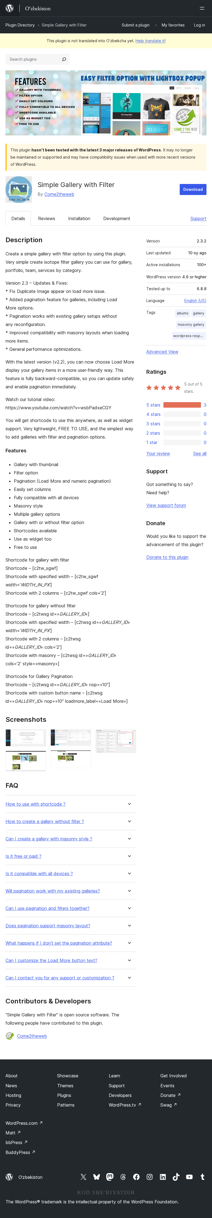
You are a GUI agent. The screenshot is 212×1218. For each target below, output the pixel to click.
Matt (13, 1133)
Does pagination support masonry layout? (48, 925)
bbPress (17, 1142)
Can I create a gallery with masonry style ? (49, 839)
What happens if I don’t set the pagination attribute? (59, 943)
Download (193, 189)
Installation (79, 218)
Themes (65, 1085)
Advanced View (162, 351)
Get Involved (173, 1075)
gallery (198, 313)
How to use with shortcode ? (35, 804)
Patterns (66, 1105)
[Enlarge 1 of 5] (38, 736)
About (12, 1075)
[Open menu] (203, 8)
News (11, 1085)
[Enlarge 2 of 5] (38, 758)
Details (18, 218)
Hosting (13, 1095)
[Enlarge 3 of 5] (83, 736)
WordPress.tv (125, 1105)
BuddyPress (21, 1152)
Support (198, 218)
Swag (168, 1105)
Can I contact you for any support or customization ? (60, 978)
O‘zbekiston (30, 1177)
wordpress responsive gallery (189, 336)
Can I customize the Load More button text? (51, 960)
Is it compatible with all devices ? (39, 873)
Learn (114, 1075)
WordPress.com (24, 1123)
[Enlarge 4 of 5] (83, 757)
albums (183, 313)
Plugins (64, 1095)
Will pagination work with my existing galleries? (53, 891)
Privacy (13, 1105)
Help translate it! (151, 40)
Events (167, 1085)
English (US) (195, 300)
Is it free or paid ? (23, 856)
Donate (170, 1095)
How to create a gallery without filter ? (45, 821)
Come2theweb (59, 194)
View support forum (166, 505)
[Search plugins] (64, 59)
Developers (120, 1095)
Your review (158, 453)
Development (116, 218)
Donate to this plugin (167, 557)
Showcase (67, 1075)
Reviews (46, 218)
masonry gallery (191, 324)
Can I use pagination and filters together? (47, 908)
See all (199, 453)
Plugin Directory (20, 25)
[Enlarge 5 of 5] (128, 736)
